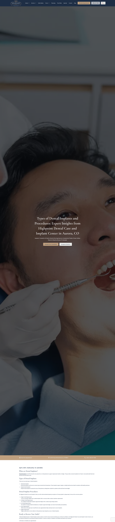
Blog (75, 3)
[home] (16, 3)
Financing (53, 3)
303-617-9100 (96, 3)
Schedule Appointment (84, 3)
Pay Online (59, 3)
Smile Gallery (40, 3)
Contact (70, 3)
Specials (65, 3)
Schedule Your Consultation (51, 244)
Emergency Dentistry (65, 244)
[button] (27, 3)
